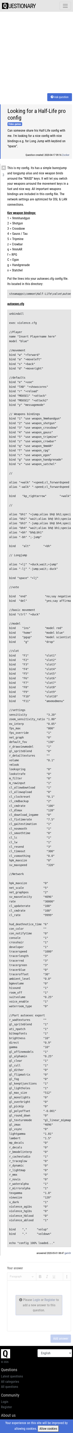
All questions (9, 1387)
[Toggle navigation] (65, 6)
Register (50, 1300)
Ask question (61, 97)
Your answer (15, 1268)
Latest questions (12, 1376)
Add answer (60, 1338)
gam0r (67, 1253)
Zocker (65, 154)
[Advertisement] (36, 51)
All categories (10, 1382)
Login (37, 1300)
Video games (14, 124)
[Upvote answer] (3, 168)
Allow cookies (48, 1429)
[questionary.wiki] (19, 6)
